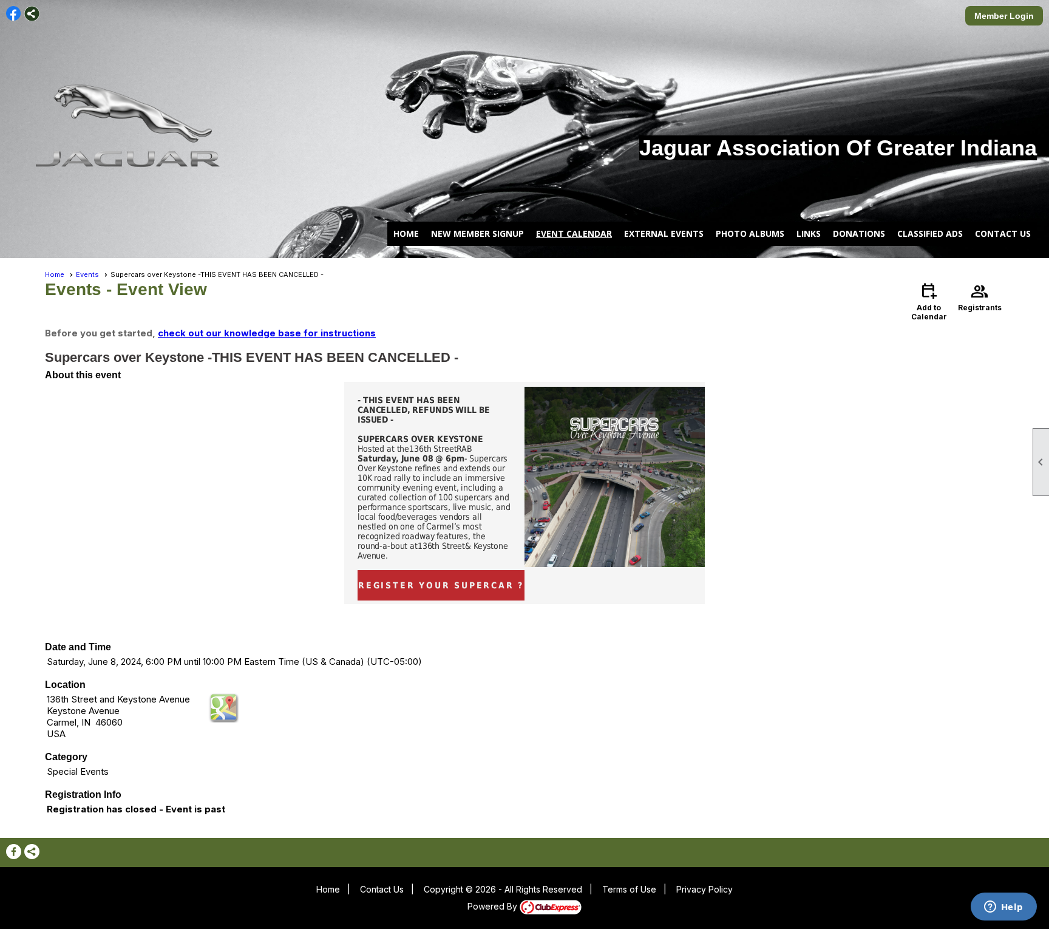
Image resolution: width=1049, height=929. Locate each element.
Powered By (493, 906)
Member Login (1004, 16)
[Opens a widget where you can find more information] (1003, 908)
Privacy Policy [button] (704, 889)
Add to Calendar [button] (929, 301)
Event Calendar (574, 233)
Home (406, 233)
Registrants (980, 296)
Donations (859, 233)
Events (87, 274)
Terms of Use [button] (629, 889)
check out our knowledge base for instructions (267, 333)
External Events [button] (664, 233)
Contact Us (1003, 233)
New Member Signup (477, 233)
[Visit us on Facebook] (13, 13)
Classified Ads (930, 233)
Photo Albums (750, 233)
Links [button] (808, 233)
